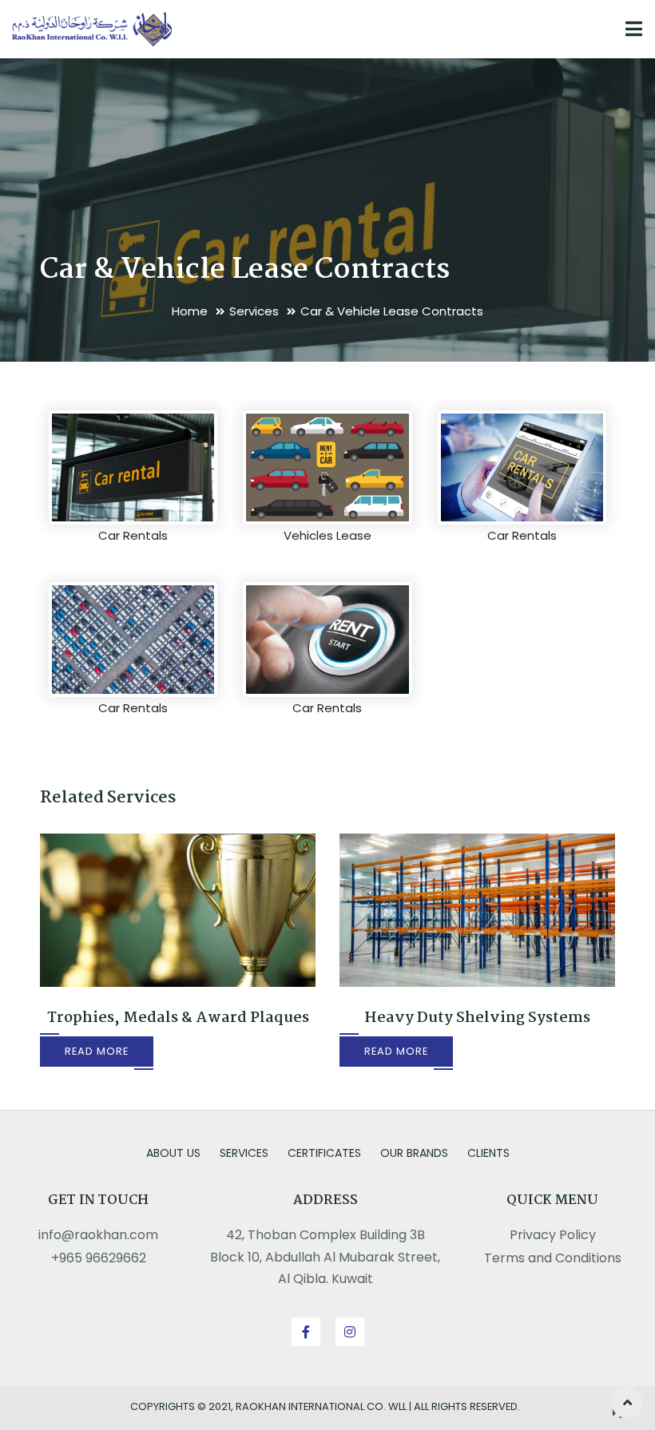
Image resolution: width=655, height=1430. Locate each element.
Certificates (324, 1153)
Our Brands (414, 1153)
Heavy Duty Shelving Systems (477, 1018)
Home (190, 311)
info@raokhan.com (98, 1235)
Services (254, 311)
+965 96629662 (98, 1258)
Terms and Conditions (552, 1258)
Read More (97, 1051)
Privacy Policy (553, 1235)
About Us (173, 1153)
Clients (488, 1153)
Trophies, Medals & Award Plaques (178, 1018)
